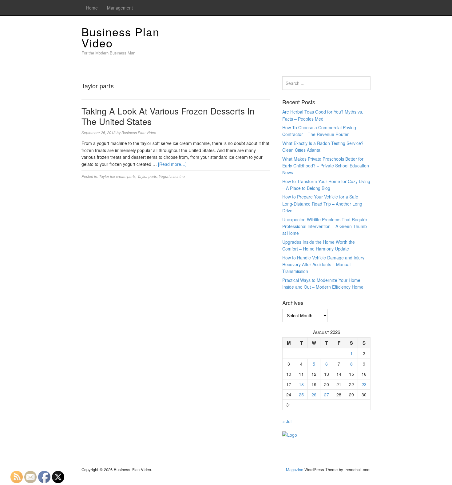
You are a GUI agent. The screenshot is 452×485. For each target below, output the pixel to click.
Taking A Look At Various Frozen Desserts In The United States (168, 116)
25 (301, 394)
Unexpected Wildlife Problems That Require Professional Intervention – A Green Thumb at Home (324, 226)
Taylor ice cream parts (117, 176)
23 (364, 384)
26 (313, 394)
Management (120, 8)
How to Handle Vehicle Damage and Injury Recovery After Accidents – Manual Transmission (323, 265)
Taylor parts (147, 176)
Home (92, 8)
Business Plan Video (120, 37)
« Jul (286, 421)
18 (301, 384)
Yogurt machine (172, 176)
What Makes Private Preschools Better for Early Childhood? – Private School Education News (325, 166)
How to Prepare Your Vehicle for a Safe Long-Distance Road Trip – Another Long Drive (322, 204)
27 (326, 394)
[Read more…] (172, 164)
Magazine (294, 469)
